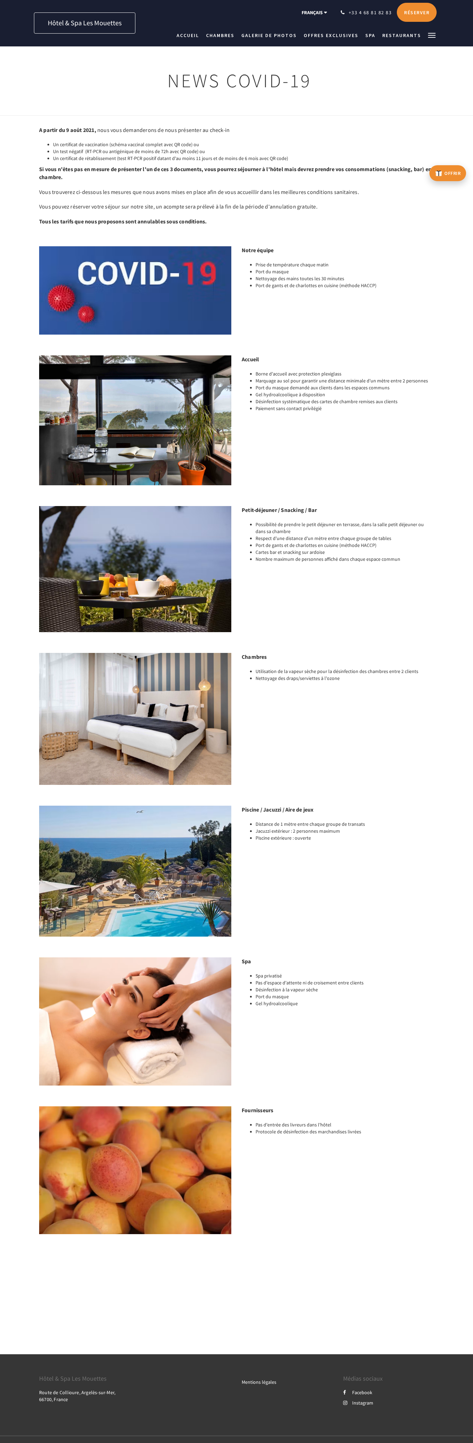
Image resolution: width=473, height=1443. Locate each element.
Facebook (362, 1392)
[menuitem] (190, 35)
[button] (432, 34)
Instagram (362, 1403)
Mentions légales (259, 1382)
